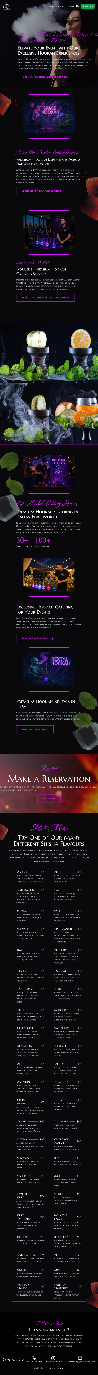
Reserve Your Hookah (35, 729)
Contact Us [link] (72, 6)
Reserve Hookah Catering (38, 638)
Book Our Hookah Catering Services (45, 77)
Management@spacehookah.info (80, 1361)
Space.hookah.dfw (53, 1361)
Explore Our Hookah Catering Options (45, 297)
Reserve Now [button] (88, 6)
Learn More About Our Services (41, 190)
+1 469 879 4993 (34, 1361)
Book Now (49, 798)
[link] (7, 6)
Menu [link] (61, 6)
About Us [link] (51, 6)
